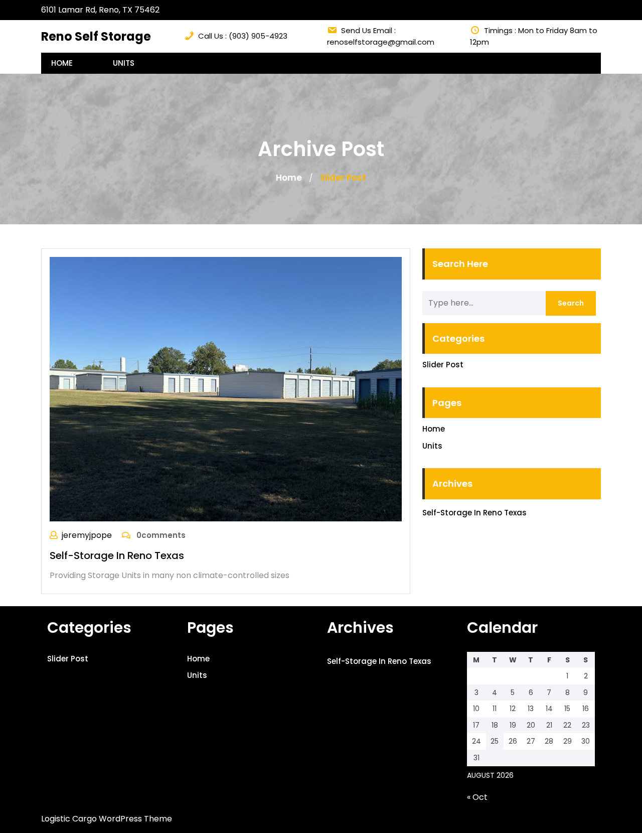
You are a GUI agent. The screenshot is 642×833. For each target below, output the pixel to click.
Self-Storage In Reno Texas (117, 555)
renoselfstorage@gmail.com (380, 42)
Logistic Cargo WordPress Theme (106, 818)
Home (62, 63)
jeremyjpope (87, 535)
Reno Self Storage (96, 36)
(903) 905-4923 (258, 36)
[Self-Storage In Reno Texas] (226, 388)
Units (123, 63)
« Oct (477, 797)
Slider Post (442, 364)
